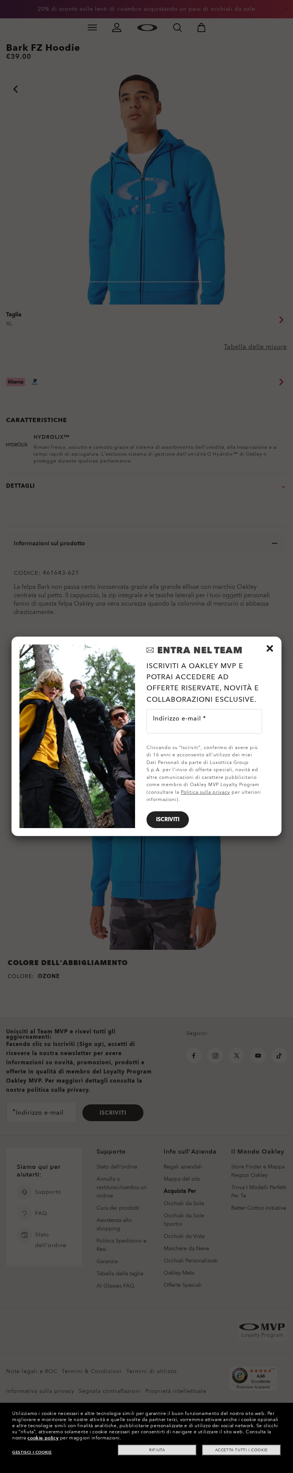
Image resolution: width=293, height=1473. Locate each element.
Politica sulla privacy (205, 792)
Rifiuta (157, 1450)
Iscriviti (167, 819)
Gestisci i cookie (32, 1452)
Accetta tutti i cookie (241, 1450)
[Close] (270, 648)
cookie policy (42, 1438)
